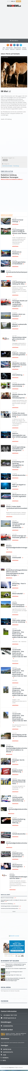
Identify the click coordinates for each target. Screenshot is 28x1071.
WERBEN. (5, 1058)
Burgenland (18, 49)
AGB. (4, 1055)
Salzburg (24, 47)
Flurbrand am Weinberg (7, 903)
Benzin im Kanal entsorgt (7, 897)
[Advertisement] (14, 23)
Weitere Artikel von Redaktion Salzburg (11, 179)
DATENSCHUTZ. (8, 1052)
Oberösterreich (9, 47)
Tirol (3, 49)
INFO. (4, 1060)
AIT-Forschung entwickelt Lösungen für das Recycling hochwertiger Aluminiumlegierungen (15, 979)
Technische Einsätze (7, 166)
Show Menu (14, 40)
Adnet (5, 160)
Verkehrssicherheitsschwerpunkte (9, 908)
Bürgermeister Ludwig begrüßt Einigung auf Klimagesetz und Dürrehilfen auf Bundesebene (16, 965)
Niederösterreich (17, 47)
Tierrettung (16, 166)
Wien (4, 47)
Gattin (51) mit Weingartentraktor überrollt (14, 972)
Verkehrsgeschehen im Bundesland (10, 906)
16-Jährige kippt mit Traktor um (13, 975)
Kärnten (7, 49)
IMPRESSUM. (7, 1049)
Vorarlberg (24, 49)
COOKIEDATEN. (8, 1026)
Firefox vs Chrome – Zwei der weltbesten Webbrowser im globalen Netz (16, 1034)
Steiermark (12, 49)
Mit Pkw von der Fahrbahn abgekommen (16, 968)
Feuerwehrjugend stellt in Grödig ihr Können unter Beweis (14, 900)
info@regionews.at (9, 1018)
